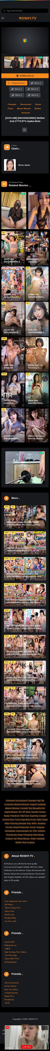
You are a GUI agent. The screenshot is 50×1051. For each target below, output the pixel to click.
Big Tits (40, 801)
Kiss (29, 823)
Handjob (41, 839)
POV (35, 831)
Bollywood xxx (10, 945)
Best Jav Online (11, 989)
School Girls (8, 820)
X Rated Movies (11, 993)
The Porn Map (11, 955)
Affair (7, 823)
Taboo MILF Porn (12, 959)
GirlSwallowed (10, 962)
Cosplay (31, 842)
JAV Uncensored (12, 983)
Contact (25, 1025)
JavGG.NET (10, 942)
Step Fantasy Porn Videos (16, 952)
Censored (9, 804)
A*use (33, 820)
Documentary (22, 831)
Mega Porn (9, 996)
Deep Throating (25, 835)
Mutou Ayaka (24, 165)
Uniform (41, 831)
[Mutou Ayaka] (10, 165)
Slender (35, 812)
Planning (14, 823)
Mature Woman (24, 108)
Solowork (25, 113)
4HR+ (34, 823)
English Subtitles (38, 804)
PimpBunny (9, 999)
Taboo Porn (9, 911)
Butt (24, 842)
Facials (8, 827)
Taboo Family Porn (12, 908)
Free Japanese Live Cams (16, 901)
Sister (33, 839)
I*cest (10, 108)
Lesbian (9, 839)
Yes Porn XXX (10, 921)
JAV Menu (9, 904)
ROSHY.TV (27, 18)
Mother (38, 108)
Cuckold (24, 808)
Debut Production (21, 827)
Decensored (25, 104)
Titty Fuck (24, 816)
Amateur (42, 823)
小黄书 (7, 949)
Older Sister (42, 820)
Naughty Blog (10, 918)
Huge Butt (25, 820)
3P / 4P (21, 812)
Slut (30, 808)
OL (30, 831)
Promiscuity (11, 835)
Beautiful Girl (39, 808)
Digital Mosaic (11, 812)
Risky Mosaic (23, 839)
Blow (28, 812)
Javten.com (9, 914)
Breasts (22, 823)
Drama (38, 104)
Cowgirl (42, 816)
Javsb (7, 1003)
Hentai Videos (10, 986)
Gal (15, 839)
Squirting (34, 816)
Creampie (12, 104)
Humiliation (10, 831)
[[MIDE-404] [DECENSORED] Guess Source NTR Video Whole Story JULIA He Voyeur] (37, 390)
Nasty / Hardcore (12, 816)
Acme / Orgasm (37, 827)
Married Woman (21, 804)
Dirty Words (38, 835)
